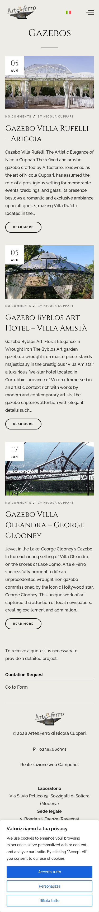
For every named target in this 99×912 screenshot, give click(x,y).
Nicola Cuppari (58, 116)
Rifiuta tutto (49, 900)
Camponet (68, 764)
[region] (49, 866)
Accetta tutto (49, 872)
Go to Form (16, 687)
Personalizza (49, 886)
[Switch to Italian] (68, 12)
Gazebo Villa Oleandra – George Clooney (44, 525)
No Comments (18, 116)
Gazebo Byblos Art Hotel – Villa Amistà (46, 322)
